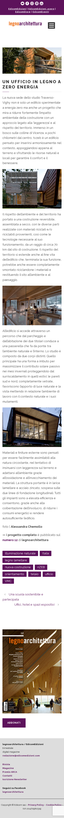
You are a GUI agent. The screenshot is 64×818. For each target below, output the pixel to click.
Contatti (7, 775)
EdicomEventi (41, 12)
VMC (8, 581)
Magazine (8, 768)
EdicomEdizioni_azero (41, 9)
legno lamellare (16, 560)
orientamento (14, 574)
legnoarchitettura (12, 791)
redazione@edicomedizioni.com (21, 755)
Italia (45, 553)
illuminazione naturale (20, 553)
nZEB (41, 567)
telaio (35, 574)
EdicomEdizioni (17, 9)
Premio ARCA (9, 772)
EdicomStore (23, 12)
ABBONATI (14, 722)
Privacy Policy (36, 805)
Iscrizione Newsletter (14, 779)
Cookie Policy (53, 805)
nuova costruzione (18, 567)
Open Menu (51, 25)
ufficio (49, 574)
